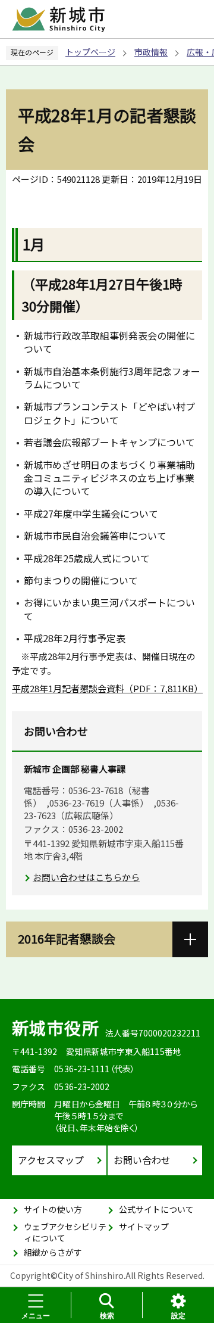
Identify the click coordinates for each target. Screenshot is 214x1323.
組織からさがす (53, 1252)
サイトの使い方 (53, 1209)
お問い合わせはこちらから (86, 877)
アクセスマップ (51, 1160)
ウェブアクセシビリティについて (65, 1232)
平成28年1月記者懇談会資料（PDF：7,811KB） (107, 688)
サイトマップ (144, 1226)
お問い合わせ (142, 1160)
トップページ (90, 52)
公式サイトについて (156, 1209)
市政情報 (151, 52)
